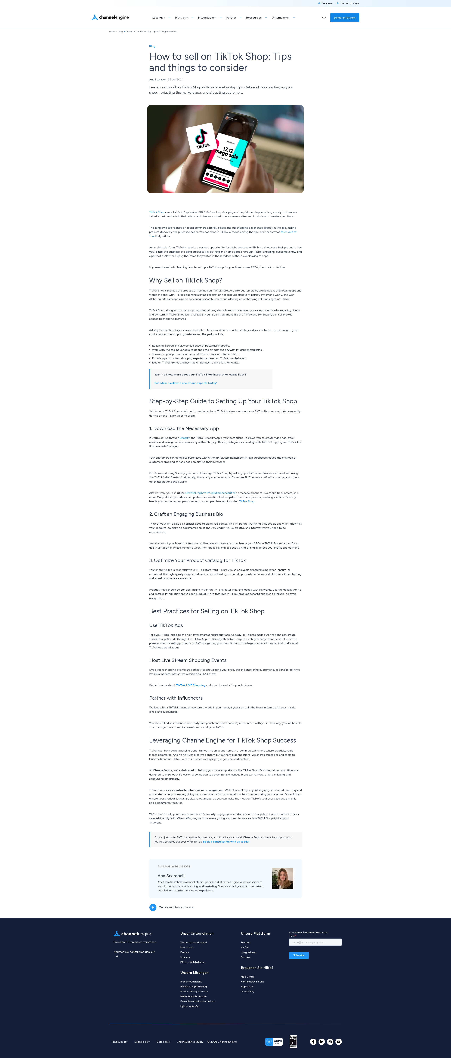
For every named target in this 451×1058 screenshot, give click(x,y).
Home (112, 31)
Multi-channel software (193, 996)
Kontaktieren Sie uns (252, 981)
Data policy (163, 1041)
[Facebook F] (313, 1042)
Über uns (185, 957)
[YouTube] (338, 1042)
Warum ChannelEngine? (193, 942)
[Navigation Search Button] (324, 17)
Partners (245, 957)
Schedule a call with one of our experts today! (186, 383)
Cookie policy (142, 1041)
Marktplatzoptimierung (193, 986)
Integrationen (248, 952)
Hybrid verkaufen (189, 1006)
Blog (121, 31)
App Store (247, 986)
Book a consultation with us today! (226, 841)
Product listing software (194, 991)
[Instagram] (330, 1042)
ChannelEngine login (349, 3)
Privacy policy (119, 1041)
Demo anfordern (345, 17)
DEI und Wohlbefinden (192, 962)
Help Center (247, 976)
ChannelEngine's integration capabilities (210, 493)
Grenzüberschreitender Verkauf (197, 1001)
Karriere (184, 952)
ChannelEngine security (190, 1041)
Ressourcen (186, 947)
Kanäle (244, 947)
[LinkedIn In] (322, 1042)
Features (246, 942)
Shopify (185, 438)
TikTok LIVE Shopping (190, 685)
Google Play (247, 991)
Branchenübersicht (191, 981)
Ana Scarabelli (157, 79)
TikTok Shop (157, 212)
